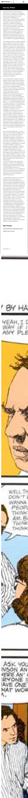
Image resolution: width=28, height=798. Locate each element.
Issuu (10, 249)
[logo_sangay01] (7, 1)
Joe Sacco (8, 101)
